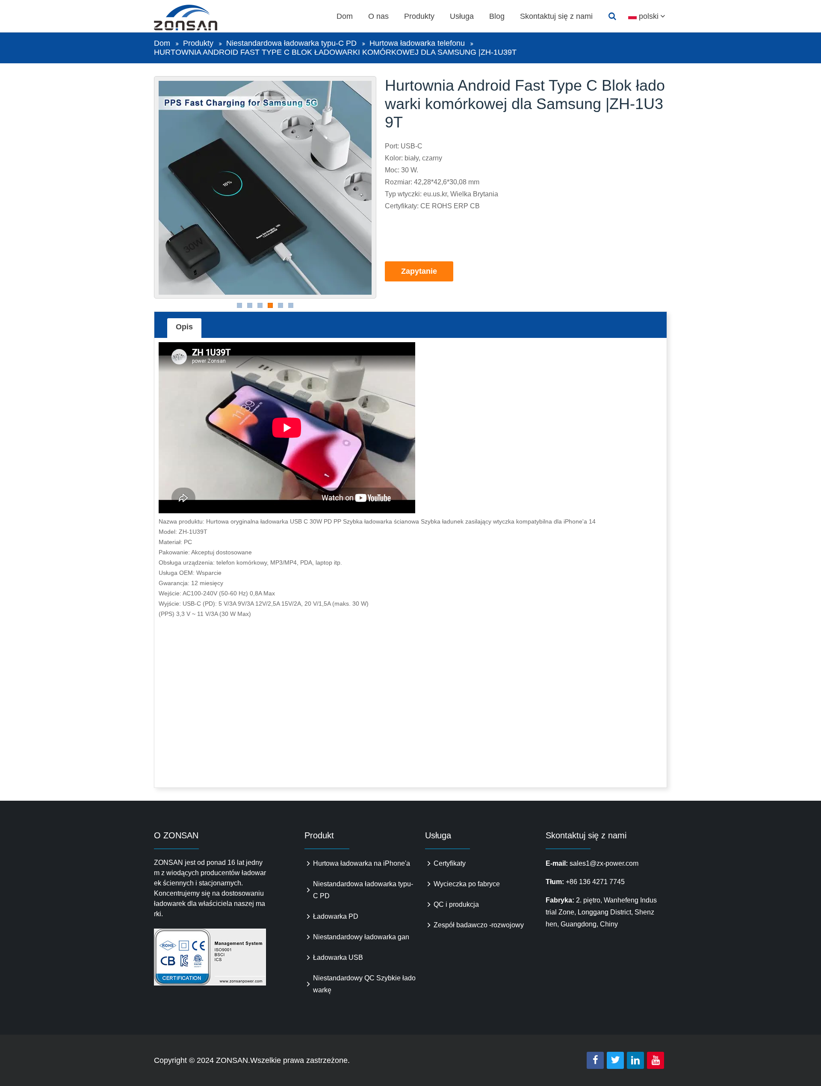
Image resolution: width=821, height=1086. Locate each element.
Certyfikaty (450, 863)
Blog (497, 16)
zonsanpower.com (195, 17)
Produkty (419, 16)
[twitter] (615, 1060)
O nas (378, 16)
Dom (345, 16)
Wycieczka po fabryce (467, 884)
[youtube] (655, 1060)
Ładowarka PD (335, 916)
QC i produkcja (456, 904)
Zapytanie (419, 271)
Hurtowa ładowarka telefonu (417, 43)
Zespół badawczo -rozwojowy (479, 925)
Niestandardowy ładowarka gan (361, 937)
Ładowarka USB (338, 957)
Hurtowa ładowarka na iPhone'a (361, 863)
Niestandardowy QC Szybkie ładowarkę (364, 984)
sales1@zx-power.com (604, 863)
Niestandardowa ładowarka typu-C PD (291, 43)
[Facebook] (595, 1060)
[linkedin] (635, 1060)
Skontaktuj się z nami (556, 16)
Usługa (462, 16)
